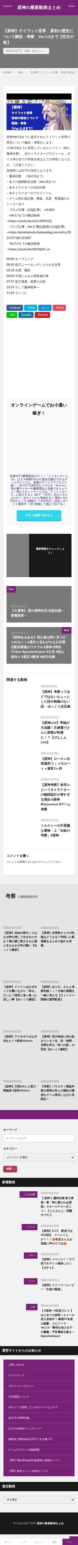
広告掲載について (18, 1396)
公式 (33, 1307)
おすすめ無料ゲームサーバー (25, 1428)
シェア (23, 1542)
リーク (32, 1281)
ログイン (40, 861)
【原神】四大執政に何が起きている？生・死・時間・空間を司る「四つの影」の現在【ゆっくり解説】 (58, 1043)
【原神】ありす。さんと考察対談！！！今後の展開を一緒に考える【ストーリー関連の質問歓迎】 (58, 993)
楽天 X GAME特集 (18, 1418)
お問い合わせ (16, 1364)
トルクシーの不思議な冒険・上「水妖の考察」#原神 (55, 830)
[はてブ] (45, 308)
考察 (27, 51)
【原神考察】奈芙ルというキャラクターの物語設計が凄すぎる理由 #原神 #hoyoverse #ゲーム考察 (56, 797)
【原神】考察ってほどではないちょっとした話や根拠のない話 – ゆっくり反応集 (55, 699)
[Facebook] (14, 308)
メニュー (39, 1542)
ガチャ (32, 1255)
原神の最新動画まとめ (39, 7)
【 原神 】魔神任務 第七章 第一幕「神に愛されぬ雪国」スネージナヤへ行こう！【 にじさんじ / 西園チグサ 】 (57, 1207)
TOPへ (70, 1542)
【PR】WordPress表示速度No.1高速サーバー (34, 1460)
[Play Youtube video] (39, 111)
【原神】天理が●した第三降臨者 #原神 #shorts (19, 1088)
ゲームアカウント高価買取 (24, 1449)
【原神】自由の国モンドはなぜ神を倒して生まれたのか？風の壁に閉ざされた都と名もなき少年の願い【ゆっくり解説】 (20, 941)
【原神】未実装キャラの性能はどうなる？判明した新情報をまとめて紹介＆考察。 (58, 939)
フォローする (50, 558)
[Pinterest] (42, 315)
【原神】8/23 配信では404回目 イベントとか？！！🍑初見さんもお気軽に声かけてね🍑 (57, 1237)
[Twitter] (30, 308)
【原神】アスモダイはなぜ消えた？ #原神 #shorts (20, 1038)
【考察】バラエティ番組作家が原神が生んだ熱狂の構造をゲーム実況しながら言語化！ (58, 1093)
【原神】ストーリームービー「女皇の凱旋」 (58, 1287)
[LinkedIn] (26, 315)
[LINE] (11, 315)
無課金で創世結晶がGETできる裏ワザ (30, 1439)
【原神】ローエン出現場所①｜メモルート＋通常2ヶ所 (55, 763)
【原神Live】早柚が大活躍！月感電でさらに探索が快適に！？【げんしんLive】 (55, 732)
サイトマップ (16, 1375)
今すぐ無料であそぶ (39, 515)
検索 (9, 1168)
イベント (31, 1227)
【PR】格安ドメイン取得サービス (28, 1471)
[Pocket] (59, 308)
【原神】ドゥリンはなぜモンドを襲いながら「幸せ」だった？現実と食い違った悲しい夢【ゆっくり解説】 (20, 993)
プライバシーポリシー (21, 1386)
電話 (54, 1542)
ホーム (8, 1542)
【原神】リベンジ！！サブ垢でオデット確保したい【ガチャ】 (58, 1263)
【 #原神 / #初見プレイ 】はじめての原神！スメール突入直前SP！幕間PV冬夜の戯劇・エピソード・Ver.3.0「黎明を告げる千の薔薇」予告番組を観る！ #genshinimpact (58, 1323)
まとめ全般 (29, 1194)
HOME (7, 72)
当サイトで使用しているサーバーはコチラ (33, 1407)
